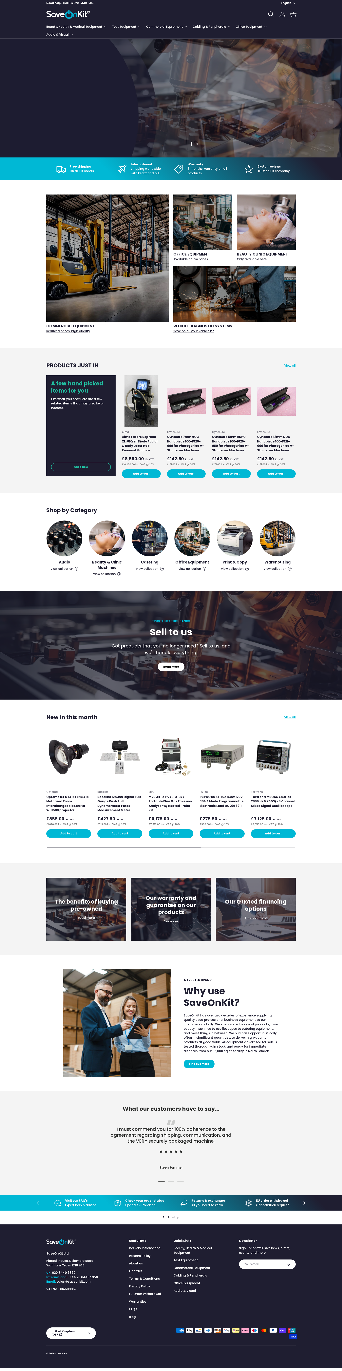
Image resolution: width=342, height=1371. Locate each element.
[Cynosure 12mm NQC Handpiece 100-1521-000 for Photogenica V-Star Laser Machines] (276, 401)
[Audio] (64, 538)
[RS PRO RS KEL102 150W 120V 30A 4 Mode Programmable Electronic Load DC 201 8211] (222, 757)
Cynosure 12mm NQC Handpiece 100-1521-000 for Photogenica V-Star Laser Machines (275, 444)
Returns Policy (140, 1256)
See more (171, 921)
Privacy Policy (139, 1286)
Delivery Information (145, 1248)
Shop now (81, 467)
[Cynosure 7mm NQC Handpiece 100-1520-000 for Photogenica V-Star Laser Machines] (186, 401)
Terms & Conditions (144, 1279)
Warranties (137, 1301)
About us (136, 1263)
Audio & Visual (57, 34)
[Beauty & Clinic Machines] (107, 538)
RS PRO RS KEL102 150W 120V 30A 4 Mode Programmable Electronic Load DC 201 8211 (221, 801)
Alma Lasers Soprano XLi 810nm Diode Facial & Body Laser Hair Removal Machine (140, 444)
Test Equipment (124, 27)
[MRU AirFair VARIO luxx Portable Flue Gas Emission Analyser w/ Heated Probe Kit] (171, 757)
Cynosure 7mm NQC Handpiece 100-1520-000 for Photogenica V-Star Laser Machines (185, 444)
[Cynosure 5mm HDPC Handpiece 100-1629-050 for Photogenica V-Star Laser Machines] (231, 401)
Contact (135, 1271)
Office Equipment (249, 27)
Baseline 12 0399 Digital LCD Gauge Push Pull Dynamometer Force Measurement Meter (119, 803)
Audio (64, 562)
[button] (293, 14)
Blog (132, 1317)
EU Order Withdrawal (145, 1294)
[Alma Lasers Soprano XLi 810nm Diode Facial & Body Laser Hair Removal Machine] (141, 401)
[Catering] (150, 538)
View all (290, 365)
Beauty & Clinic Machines (107, 565)
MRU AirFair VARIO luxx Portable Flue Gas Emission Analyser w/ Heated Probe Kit (170, 803)
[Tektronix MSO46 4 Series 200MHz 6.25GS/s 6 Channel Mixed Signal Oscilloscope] (273, 757)
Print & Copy (235, 562)
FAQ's (133, 1309)
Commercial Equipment (164, 27)
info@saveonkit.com (77, 3)
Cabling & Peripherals (209, 27)
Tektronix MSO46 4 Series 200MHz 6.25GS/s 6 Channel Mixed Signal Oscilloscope (273, 801)
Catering (150, 562)
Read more (171, 667)
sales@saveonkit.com (73, 1281)
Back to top (171, 1217)
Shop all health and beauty (71, 119)
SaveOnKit (61, 1353)
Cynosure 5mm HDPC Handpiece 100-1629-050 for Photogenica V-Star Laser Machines (230, 444)
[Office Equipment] (192, 538)
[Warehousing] (277, 538)
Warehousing (277, 562)
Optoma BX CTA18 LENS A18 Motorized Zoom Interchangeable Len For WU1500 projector (67, 803)
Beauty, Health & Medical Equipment (74, 27)
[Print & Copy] (235, 538)
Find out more (256, 918)
